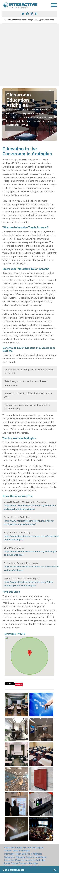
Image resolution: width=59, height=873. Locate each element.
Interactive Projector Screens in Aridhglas (24, 860)
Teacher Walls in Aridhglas (17, 850)
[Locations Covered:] (3, 5)
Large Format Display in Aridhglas (21, 863)
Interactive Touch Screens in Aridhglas (23, 854)
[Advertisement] (29, 54)
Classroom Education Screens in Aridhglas (25, 857)
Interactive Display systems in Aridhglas (23, 847)
